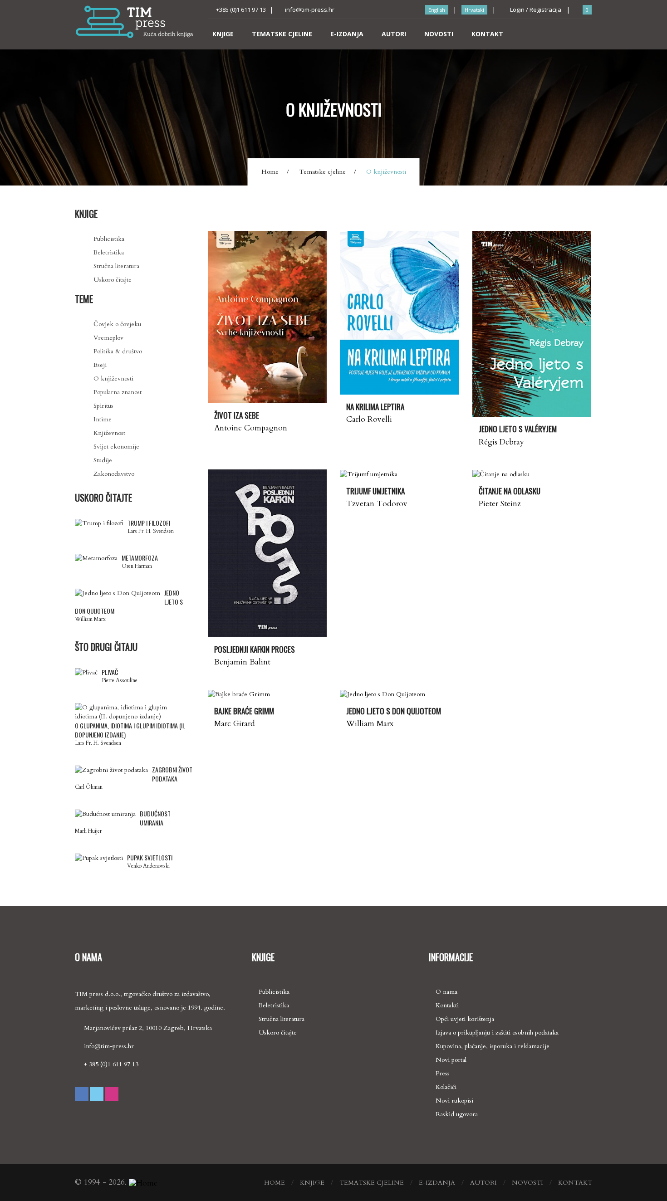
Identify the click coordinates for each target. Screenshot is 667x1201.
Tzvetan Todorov (376, 503)
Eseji (100, 365)
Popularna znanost (117, 392)
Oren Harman (137, 566)
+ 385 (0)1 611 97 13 (111, 1064)
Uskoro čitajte (112, 279)
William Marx (369, 723)
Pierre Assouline (119, 680)
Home (270, 171)
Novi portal (451, 1059)
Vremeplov (108, 337)
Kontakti (447, 1005)
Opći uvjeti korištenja (465, 1019)
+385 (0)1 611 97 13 (241, 9)
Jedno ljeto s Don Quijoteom (129, 601)
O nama (446, 991)
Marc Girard (234, 723)
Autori (394, 33)
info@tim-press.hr (309, 9)
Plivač (110, 672)
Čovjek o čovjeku (117, 324)
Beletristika (108, 252)
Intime (102, 419)
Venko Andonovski (148, 865)
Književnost (109, 433)
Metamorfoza (140, 557)
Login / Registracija (535, 9)
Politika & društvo (117, 351)
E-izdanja (346, 33)
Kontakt (487, 33)
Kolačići (446, 1087)
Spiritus (103, 405)
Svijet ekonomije (116, 446)
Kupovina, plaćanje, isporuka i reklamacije (492, 1046)
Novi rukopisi (454, 1100)
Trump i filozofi (149, 522)
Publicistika (108, 238)
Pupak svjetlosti (149, 857)
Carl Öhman (89, 787)
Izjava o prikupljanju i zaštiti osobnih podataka (497, 1032)
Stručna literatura (116, 266)
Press (443, 1073)
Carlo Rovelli (369, 419)
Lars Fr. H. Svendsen (151, 531)
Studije (102, 460)
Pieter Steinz (500, 503)
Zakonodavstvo (113, 473)
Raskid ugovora (457, 1114)
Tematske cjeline (282, 33)
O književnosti (113, 378)
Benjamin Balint (242, 662)
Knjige (223, 33)
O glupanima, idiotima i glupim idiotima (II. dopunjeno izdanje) (130, 730)
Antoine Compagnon (250, 428)
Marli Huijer (88, 831)
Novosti (438, 33)
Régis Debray (501, 442)
